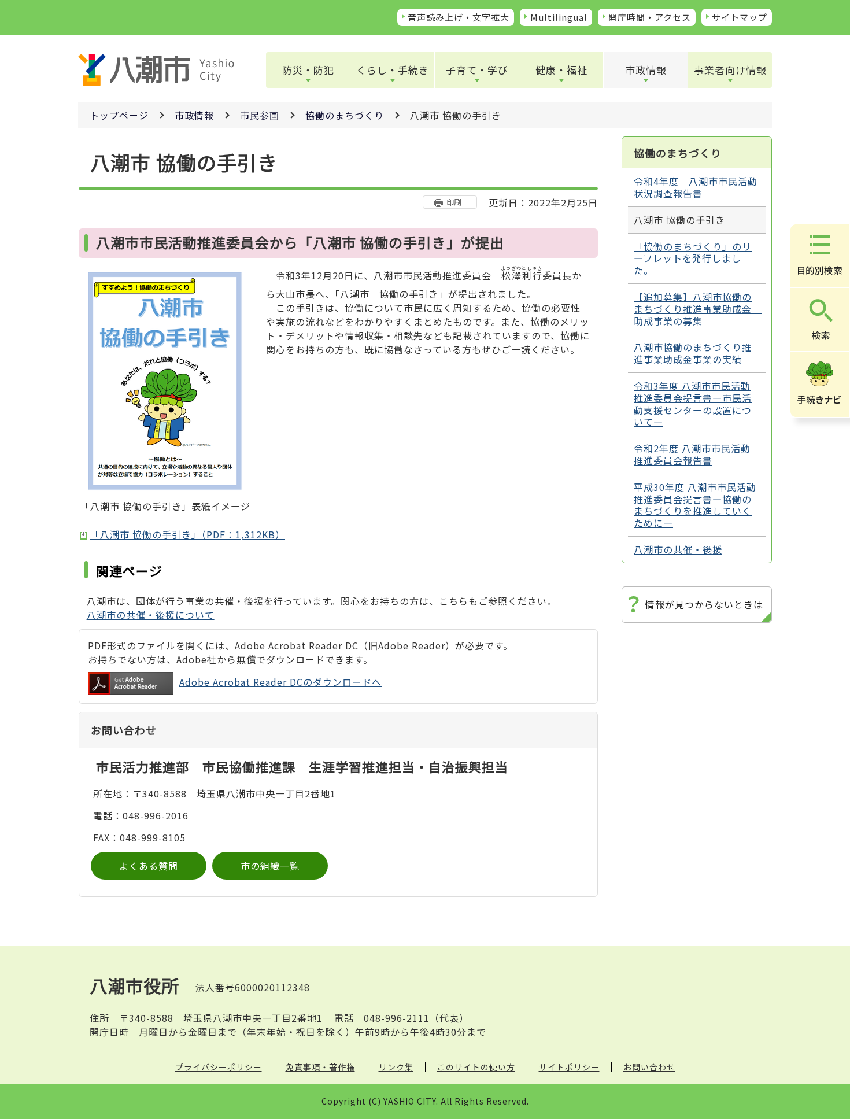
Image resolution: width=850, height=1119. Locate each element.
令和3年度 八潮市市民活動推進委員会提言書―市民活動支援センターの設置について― (693, 404)
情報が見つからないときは (704, 604)
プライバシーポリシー (218, 1067)
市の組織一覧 (270, 866)
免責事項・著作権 (320, 1067)
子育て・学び (477, 69)
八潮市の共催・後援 (678, 549)
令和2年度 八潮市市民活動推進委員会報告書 (692, 454)
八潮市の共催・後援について (151, 615)
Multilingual (558, 17)
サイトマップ (739, 17)
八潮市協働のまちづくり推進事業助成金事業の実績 (693, 353)
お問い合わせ (649, 1067)
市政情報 (646, 69)
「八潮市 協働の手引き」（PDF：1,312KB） (187, 534)
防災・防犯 (308, 69)
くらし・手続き (392, 69)
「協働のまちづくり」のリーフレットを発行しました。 (693, 258)
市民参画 (259, 115)
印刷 (453, 202)
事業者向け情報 (730, 69)
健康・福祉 (561, 69)
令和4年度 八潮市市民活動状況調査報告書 (695, 187)
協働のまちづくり (344, 115)
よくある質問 (148, 866)
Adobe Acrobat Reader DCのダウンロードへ (280, 682)
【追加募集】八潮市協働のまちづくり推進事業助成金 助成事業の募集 (698, 309)
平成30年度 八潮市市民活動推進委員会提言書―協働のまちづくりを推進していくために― (695, 505)
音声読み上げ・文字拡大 (458, 17)
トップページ (119, 115)
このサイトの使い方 (476, 1067)
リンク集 (396, 1067)
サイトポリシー (569, 1067)
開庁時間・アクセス (649, 17)
